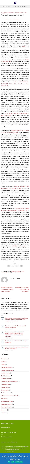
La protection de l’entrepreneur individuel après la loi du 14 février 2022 (16, 347)
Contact (24, 6)
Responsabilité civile (6, 407)
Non (13, 461)
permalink (19, 272)
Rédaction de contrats (6, 404)
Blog (12, 6)
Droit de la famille (5, 373)
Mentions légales (5, 427)
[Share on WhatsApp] (8, 266)
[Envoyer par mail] (16, 266)
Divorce (3, 364)
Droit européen (5, 390)
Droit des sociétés (5, 384)
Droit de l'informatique (7, 370)
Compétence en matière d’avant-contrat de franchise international (15, 326)
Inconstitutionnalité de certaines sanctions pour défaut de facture (7, 289)
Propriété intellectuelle (7, 401)
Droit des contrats (17, 12)
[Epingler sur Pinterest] (19, 266)
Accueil (5, 6)
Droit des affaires (5, 375)
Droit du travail (8, 272)
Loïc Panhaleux (16, 19)
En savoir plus (19, 461)
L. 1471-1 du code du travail (19, 246)
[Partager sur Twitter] (13, 266)
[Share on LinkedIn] (21, 266)
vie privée (3, 412)
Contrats (3, 361)
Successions (4, 410)
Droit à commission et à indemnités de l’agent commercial (16, 341)
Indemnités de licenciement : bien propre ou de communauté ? (22, 289)
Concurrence (4, 358)
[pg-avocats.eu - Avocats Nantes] (15, 2)
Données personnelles (6, 12)
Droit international (5, 392)
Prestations (18, 6)
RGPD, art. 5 (25, 46)
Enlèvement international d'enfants (9, 395)
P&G (9, 6)
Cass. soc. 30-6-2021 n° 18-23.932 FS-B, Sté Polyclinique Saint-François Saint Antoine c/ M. (15, 83)
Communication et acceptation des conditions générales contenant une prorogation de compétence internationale (16, 319)
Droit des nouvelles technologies (9, 381)
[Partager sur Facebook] (11, 266)
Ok (9, 461)
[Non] (28, 459)
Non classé (4, 398)
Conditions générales (6, 437)
